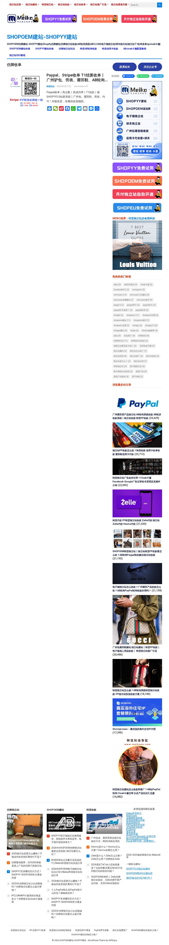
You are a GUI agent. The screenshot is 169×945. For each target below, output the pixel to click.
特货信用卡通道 (82, 930)
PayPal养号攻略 (101, 930)
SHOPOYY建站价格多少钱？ (84, 934)
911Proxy (131, 836)
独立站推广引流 (98, 4)
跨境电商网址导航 (135, 820)
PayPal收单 (142, 310)
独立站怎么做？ (138, 351)
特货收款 (91, 809)
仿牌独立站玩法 (67, 48)
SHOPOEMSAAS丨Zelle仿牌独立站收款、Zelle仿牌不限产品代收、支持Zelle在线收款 (106, 879)
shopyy (137, 325)
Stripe (134, 330)
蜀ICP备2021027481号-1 (139, 878)
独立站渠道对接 (119, 4)
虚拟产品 (141, 371)
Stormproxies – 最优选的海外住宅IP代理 (134, 729)
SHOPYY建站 (120, 330)
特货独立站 (47, 4)
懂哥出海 (130, 831)
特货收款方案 (147, 346)
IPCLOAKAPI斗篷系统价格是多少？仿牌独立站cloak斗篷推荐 (27, 898)
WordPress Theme (96, 940)
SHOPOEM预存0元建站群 (139, 873)
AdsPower (131, 815)
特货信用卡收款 (110, 48)
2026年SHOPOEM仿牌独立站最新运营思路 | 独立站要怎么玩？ (66, 850)
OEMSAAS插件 (144, 300)
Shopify (118, 315)
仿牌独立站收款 (139, 341)
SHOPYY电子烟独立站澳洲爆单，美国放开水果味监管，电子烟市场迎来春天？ (66, 838)
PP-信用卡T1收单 (38, 930)
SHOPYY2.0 (151, 325)
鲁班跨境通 (132, 834)
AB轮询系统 (130, 284)
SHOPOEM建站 (122, 320)
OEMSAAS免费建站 (123, 300)
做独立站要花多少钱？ (125, 346)
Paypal (119, 305)
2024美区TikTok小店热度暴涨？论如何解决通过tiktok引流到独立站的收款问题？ (106, 867)
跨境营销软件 (133, 822)
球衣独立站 (120, 366)
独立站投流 (120, 356)
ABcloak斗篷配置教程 (134, 48)
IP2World (130, 829)
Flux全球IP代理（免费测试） (140, 841)
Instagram (138, 290)
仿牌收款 (143, 336)
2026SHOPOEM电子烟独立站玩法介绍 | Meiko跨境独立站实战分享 (66, 872)
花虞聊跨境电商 (134, 818)
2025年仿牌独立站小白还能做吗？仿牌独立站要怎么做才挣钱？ (27, 886)
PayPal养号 (133, 305)
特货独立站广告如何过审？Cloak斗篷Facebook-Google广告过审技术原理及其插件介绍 (136, 481)
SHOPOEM (133, 315)
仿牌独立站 (121, 341)
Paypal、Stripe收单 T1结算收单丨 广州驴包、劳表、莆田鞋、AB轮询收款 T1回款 (77, 80)
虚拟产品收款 (121, 376)
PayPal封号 (149, 305)
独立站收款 (63, 4)
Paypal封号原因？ (123, 310)
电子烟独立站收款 (123, 371)
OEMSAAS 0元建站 (139, 295)
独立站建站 (31, 4)
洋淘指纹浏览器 (134, 827)
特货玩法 (50, 86)
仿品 (117, 336)
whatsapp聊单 (149, 330)
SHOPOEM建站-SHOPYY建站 (42, 37)
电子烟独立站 (137, 366)
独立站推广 (136, 356)
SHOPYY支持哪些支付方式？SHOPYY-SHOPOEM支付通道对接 (27, 874)
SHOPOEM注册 (121, 325)
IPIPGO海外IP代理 (135, 824)
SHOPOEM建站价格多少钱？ (144, 930)
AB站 (117, 284)
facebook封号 (121, 290)
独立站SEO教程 (17, 55)
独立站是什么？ (122, 361)
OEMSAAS (120, 295)
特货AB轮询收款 (88, 48)
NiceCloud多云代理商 (137, 838)
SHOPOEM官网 (150, 315)
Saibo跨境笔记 (133, 813)
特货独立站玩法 (18, 930)
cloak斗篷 (146, 284)
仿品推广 (129, 336)
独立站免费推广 (120, 930)
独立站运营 (15, 4)
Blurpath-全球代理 (146, 836)
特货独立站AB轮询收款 (60, 930)
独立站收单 (80, 4)
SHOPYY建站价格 (44, 48)
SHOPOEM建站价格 (19, 48)
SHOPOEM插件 (141, 320)
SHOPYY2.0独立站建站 (138, 868)
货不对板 (137, 376)
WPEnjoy (113, 940)
